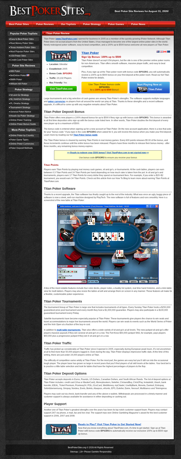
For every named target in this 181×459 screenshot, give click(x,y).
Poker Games (116, 24)
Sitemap (74, 451)
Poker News (138, 24)
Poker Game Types (19, 139)
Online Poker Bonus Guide (23, 124)
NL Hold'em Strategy (20, 99)
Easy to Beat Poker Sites (22, 39)
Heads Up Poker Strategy (22, 116)
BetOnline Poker (18, 75)
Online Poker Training (20, 120)
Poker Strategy (92, 24)
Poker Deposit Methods (21, 148)
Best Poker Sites (19, 24)
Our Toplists (68, 24)
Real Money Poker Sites (21, 43)
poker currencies (56, 101)
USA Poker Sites (18, 56)
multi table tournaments (69, 330)
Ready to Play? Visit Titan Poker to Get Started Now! (109, 424)
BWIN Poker (16, 79)
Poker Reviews (45, 24)
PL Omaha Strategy (19, 103)
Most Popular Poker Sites (22, 51)
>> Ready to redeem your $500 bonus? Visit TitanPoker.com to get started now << (108, 152)
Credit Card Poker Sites (21, 60)
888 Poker (15, 71)
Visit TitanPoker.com (61, 88)
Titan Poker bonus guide (85, 135)
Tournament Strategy (20, 107)
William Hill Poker (18, 84)
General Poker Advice (20, 111)
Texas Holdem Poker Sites (23, 47)
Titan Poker (90, 53)
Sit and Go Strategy (19, 95)
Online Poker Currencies (22, 144)
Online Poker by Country (22, 135)
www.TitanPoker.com (66, 39)
